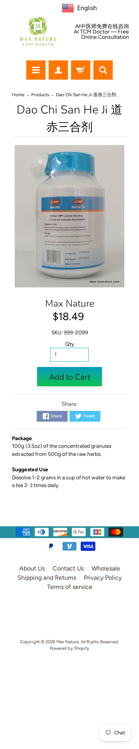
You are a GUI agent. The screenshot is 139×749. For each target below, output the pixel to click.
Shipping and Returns (46, 577)
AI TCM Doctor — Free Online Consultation (101, 34)
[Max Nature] (38, 31)
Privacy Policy (103, 577)
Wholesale (106, 568)
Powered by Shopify (69, 648)
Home (18, 94)
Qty (69, 344)
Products (40, 94)
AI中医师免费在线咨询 (102, 26)
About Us (32, 568)
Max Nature (69, 303)
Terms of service (69, 587)
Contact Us (68, 568)
